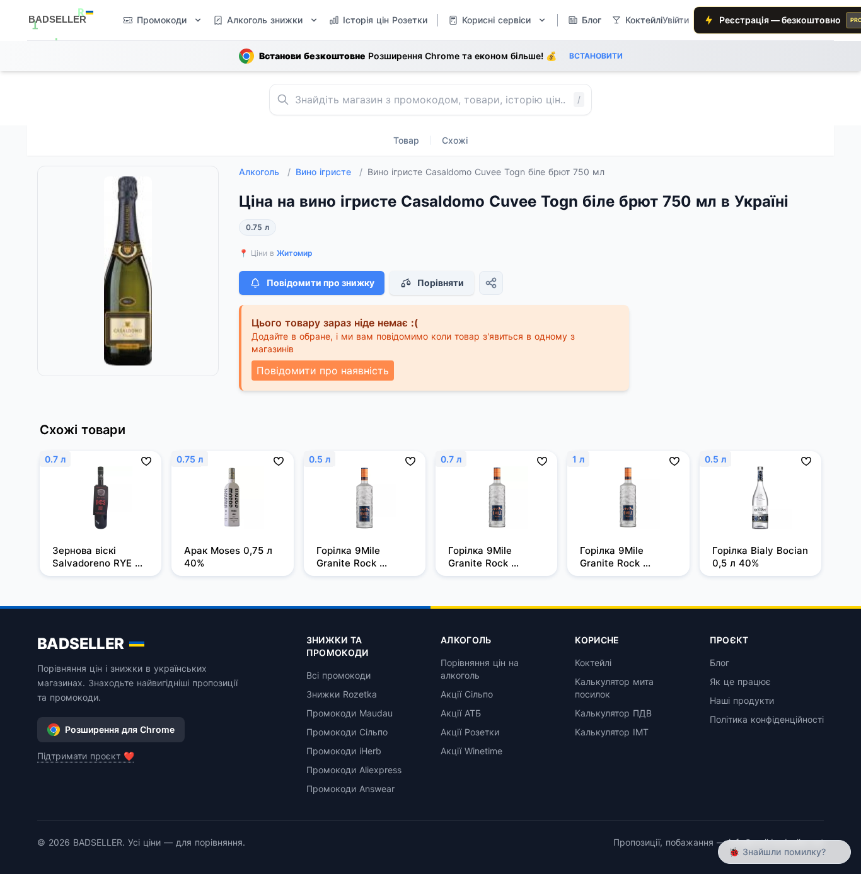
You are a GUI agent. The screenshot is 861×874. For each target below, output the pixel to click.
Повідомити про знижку (320, 282)
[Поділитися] (491, 283)
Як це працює (740, 681)
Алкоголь (265, 171)
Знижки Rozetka (341, 694)
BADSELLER (80, 644)
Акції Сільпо (467, 694)
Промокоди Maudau (349, 713)
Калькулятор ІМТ (612, 732)
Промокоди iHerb (343, 750)
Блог (719, 662)
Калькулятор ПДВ (613, 713)
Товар (406, 140)
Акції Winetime (471, 750)
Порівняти (440, 282)
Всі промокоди (338, 675)
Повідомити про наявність (323, 370)
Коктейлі (593, 662)
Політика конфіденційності (767, 719)
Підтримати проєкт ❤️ (85, 755)
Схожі (455, 140)
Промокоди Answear (350, 788)
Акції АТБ (461, 713)
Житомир (295, 253)
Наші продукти (742, 700)
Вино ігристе (329, 171)
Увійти (675, 19)
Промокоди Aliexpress (354, 769)
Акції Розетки (470, 732)
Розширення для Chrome (120, 729)
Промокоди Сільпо (347, 732)
